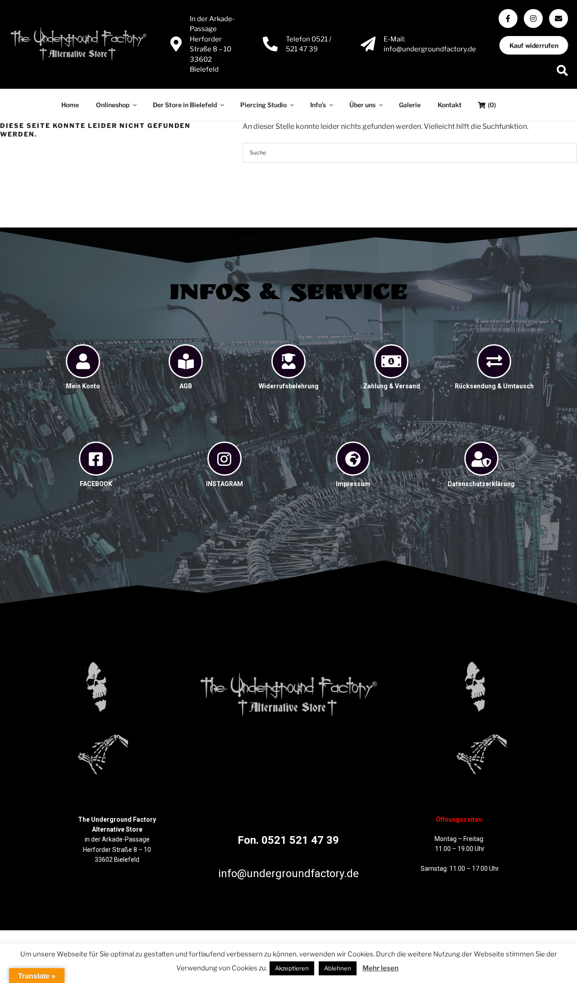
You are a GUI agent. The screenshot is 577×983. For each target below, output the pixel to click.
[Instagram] (533, 18)
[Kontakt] (558, 18)
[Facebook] (508, 18)
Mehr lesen (380, 968)
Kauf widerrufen (533, 45)
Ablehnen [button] (337, 968)
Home (70, 105)
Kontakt (450, 105)
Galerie (410, 105)
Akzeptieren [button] (292, 968)
